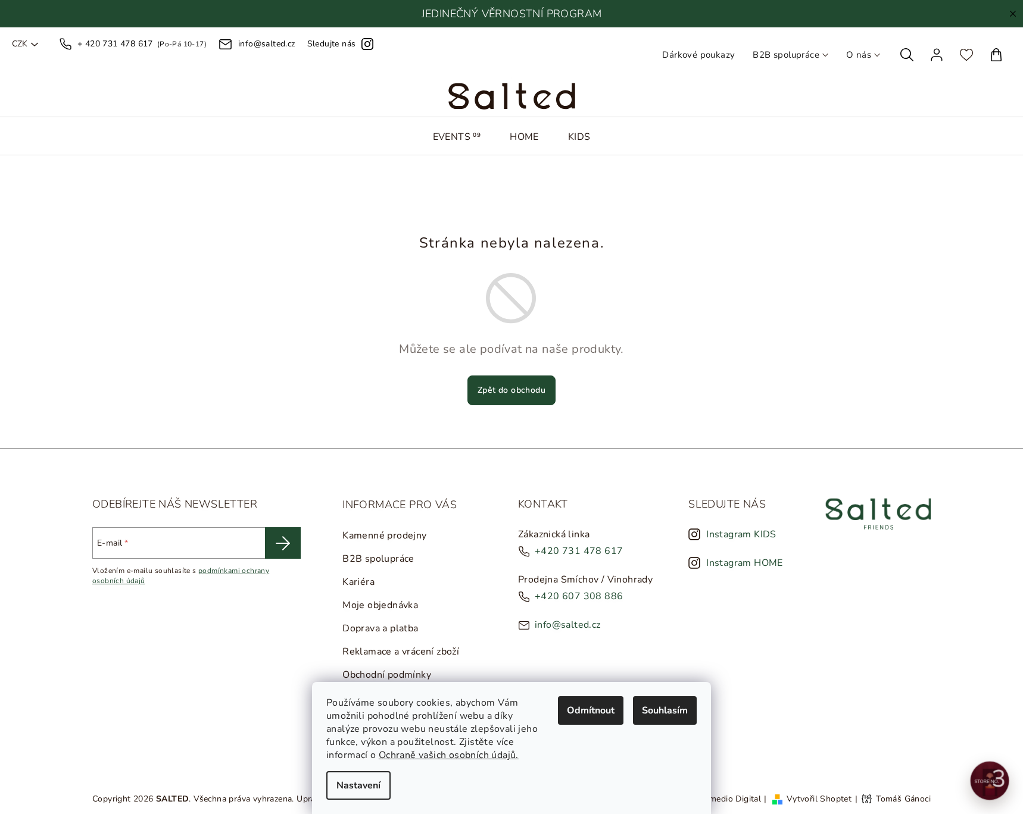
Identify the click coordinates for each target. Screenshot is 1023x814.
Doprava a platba (380, 628)
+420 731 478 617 (579, 551)
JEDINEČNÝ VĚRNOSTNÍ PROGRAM (512, 14)
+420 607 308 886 (579, 596)
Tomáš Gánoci (903, 799)
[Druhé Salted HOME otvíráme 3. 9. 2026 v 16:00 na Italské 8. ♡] (990, 781)
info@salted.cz (568, 624)
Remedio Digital (730, 798)
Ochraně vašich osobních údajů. (449, 755)
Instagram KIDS (741, 534)
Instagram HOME (744, 562)
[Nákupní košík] (996, 55)
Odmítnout (591, 710)
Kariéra (358, 581)
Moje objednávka (380, 605)
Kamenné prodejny (384, 535)
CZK (19, 44)
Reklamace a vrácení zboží (400, 651)
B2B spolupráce (786, 55)
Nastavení (358, 785)
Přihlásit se (283, 543)
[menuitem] (457, 137)
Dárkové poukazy (698, 55)
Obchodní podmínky (386, 674)
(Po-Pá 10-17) (142, 43)
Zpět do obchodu (511, 390)
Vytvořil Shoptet (819, 798)
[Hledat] (907, 55)
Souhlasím (665, 710)
